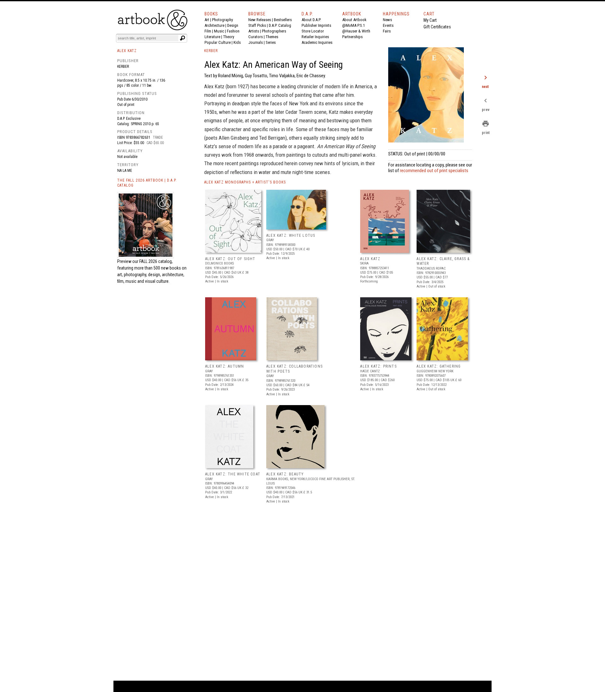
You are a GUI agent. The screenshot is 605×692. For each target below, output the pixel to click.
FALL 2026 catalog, (156, 261)
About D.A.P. (311, 19)
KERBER (211, 51)
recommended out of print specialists (434, 170)
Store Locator (313, 31)
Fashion (233, 31)
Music (219, 31)
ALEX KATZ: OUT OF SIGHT (230, 259)
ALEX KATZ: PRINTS (378, 366)
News (387, 19)
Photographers (274, 31)
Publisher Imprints (316, 25)
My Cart (430, 20)
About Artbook (354, 19)
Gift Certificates (437, 26)
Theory (228, 36)
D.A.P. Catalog (280, 25)
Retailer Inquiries (315, 36)
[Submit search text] (182, 38)
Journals (255, 42)
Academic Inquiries (317, 42)
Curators (255, 36)
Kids (237, 42)
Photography (222, 19)
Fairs (387, 31)
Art (207, 19)
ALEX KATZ (370, 259)
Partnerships (352, 36)
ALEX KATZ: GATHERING (439, 366)
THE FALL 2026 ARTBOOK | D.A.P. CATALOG (147, 183)
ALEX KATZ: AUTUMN (224, 366)
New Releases (259, 19)
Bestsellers (283, 19)
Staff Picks (257, 25)
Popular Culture (218, 42)
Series (271, 42)
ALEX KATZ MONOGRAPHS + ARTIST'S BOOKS (245, 182)
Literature (212, 36)
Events (388, 25)
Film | (209, 31)
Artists (253, 31)
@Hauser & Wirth (356, 31)
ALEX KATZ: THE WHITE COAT (232, 474)
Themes (272, 36)
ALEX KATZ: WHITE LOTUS (290, 235)
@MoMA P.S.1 (353, 25)
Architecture (214, 25)
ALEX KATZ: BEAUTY (285, 474)
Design (232, 25)
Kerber (123, 66)
